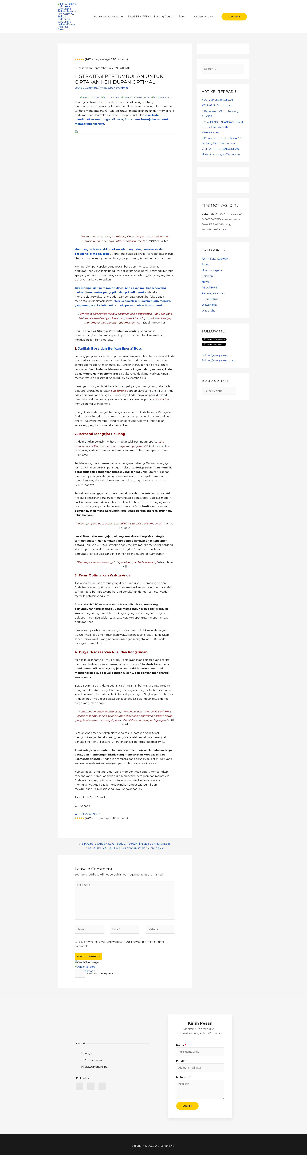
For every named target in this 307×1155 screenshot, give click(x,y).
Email (181, 1061)
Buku (205, 264)
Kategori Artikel (203, 16)
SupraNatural (210, 299)
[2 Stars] (78, 59)
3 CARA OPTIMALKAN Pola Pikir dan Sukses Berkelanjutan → (125, 848)
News (205, 281)
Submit (187, 1105)
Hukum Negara (212, 270)
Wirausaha (106, 87)
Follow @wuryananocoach (219, 360)
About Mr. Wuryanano (108, 16)
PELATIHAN (209, 287)
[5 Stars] (83, 59)
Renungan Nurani (213, 293)
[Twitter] (79, 1086)
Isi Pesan (183, 1077)
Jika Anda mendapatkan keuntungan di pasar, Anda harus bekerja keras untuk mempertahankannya (122, 119)
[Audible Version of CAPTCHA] (85, 966)
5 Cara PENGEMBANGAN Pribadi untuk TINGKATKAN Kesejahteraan (222, 127)
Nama (181, 1045)
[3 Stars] (79, 59)
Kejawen (207, 276)
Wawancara (209, 304)
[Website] (160, 929)
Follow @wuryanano (215, 355)
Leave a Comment (86, 87)
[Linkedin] (90, 1086)
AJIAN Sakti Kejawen (215, 258)
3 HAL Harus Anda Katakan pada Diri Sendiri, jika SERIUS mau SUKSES (126, 843)
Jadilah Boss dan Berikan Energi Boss (110, 348)
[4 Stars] (81, 59)
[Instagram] (102, 1086)
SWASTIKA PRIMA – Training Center (151, 16)
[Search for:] (223, 68)
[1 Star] (76, 59)
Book (182, 16)
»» (226, 229)
